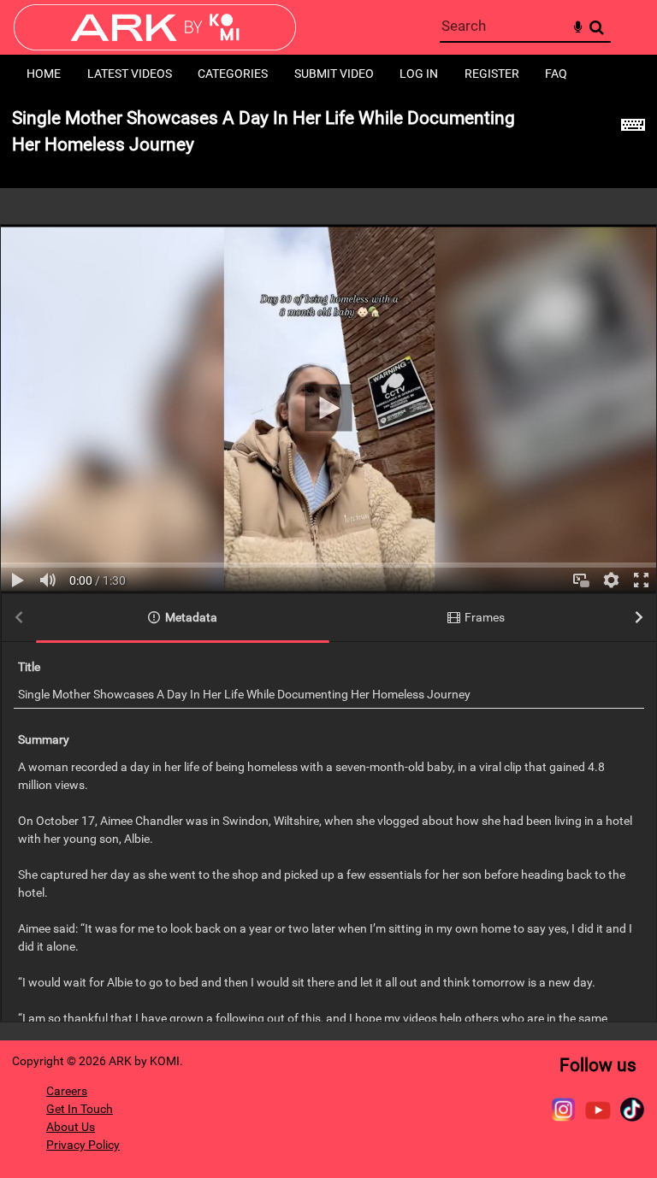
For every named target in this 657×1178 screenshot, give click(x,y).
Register (492, 73)
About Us (70, 1127)
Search (596, 27)
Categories (233, 73)
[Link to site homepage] (155, 46)
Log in (419, 73)
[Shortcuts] (633, 140)
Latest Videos (129, 73)
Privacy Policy (83, 1144)
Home (44, 73)
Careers (66, 1091)
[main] (328, 566)
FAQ (556, 73)
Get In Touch (79, 1109)
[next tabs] (639, 618)
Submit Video (334, 73)
